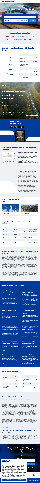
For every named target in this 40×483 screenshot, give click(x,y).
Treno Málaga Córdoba (6, 380)
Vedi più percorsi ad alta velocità (27, 200)
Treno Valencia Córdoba (6, 387)
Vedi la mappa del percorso (8, 427)
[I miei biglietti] (26, 1)
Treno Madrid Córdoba (6, 377)
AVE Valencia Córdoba (21, 400)
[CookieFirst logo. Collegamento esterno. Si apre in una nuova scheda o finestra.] (6, 460)
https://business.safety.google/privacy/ (14, 476)
